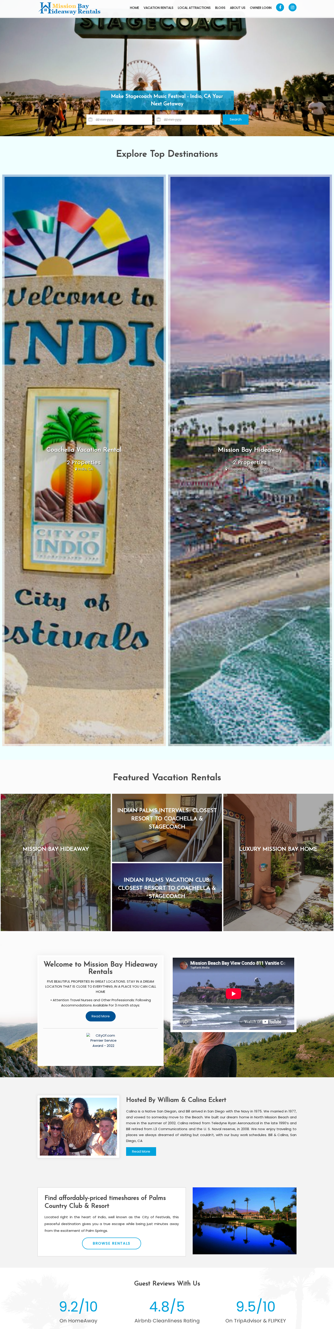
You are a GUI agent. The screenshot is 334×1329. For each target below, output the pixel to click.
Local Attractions (194, 7)
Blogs (220, 7)
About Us (237, 7)
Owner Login (261, 7)
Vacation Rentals (158, 7)
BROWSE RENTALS (111, 1243)
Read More (141, 1151)
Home (134, 7)
